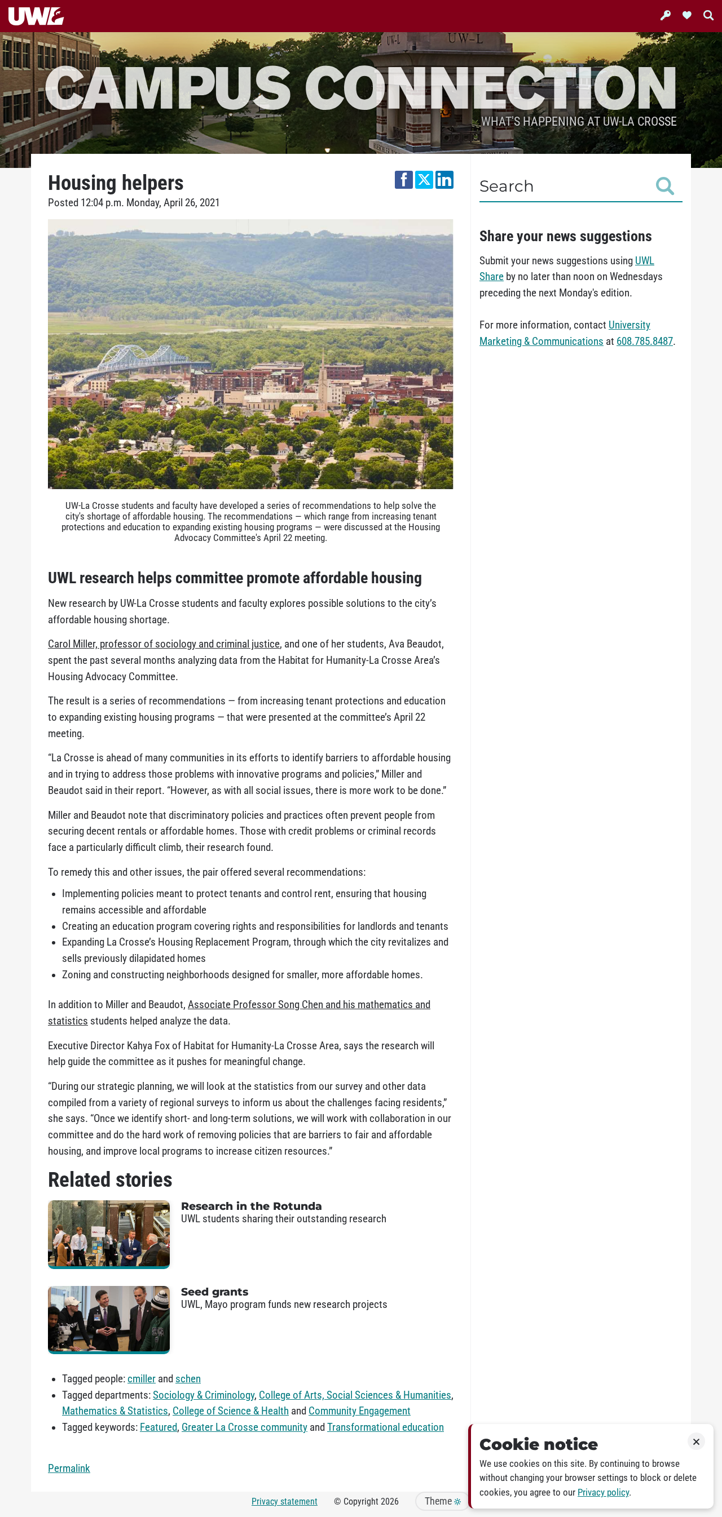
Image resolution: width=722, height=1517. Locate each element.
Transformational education (385, 1427)
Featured (158, 1427)
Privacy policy (603, 1492)
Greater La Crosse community (244, 1427)
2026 (390, 1501)
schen (188, 1379)
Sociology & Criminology (203, 1395)
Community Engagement (360, 1411)
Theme (439, 1501)
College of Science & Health (231, 1411)
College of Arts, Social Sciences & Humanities (355, 1395)
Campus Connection (361, 86)
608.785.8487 (645, 341)
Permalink (69, 1468)
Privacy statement (285, 1501)
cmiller (141, 1379)
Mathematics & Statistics (115, 1411)
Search (506, 186)
